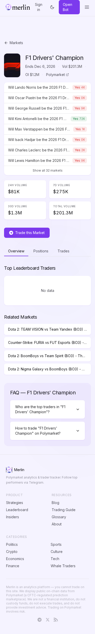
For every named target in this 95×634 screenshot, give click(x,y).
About (57, 524)
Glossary (59, 517)
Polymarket (55, 74)
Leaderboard (17, 510)
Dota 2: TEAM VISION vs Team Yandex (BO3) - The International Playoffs (49, 329)
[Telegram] (39, 620)
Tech (55, 559)
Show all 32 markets (48, 170)
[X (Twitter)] (48, 620)
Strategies (14, 502)
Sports (56, 544)
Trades (63, 251)
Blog (55, 502)
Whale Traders (63, 566)
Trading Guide (63, 510)
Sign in (38, 7)
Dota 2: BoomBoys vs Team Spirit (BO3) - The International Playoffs (49, 356)
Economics (15, 559)
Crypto (11, 551)
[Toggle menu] (87, 7)
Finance (12, 566)
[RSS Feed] (56, 620)
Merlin (19, 470)
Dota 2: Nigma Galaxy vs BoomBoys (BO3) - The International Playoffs (49, 369)
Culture (57, 551)
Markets (16, 43)
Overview (16, 251)
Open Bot (67, 7)
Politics (12, 544)
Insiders (12, 517)
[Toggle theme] (52, 7)
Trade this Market (30, 232)
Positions (40, 251)
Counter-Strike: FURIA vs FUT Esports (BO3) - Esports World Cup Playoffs (49, 342)
